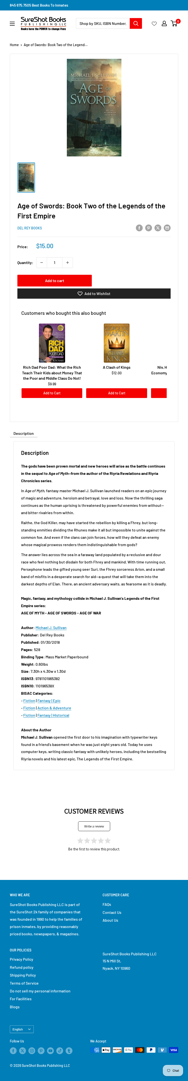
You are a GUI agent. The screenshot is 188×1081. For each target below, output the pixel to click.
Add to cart (54, 280)
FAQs (107, 904)
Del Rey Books (29, 228)
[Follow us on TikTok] (59, 1050)
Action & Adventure (54, 707)
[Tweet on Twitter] (157, 227)
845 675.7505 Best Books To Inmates (39, 5)
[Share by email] (167, 227)
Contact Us (112, 912)
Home (14, 45)
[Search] (136, 23)
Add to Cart (51, 393)
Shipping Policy (23, 975)
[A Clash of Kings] (116, 343)
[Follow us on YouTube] (50, 1050)
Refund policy (22, 967)
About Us (110, 920)
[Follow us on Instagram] (31, 1050)
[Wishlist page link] (154, 23)
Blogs (15, 1006)
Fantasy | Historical (53, 715)
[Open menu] (12, 24)
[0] (174, 23)
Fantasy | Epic (48, 700)
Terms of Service (24, 983)
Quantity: (25, 262)
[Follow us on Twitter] (22, 1050)
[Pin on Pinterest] (148, 227)
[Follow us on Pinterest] (41, 1050)
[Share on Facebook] (139, 227)
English (17, 1029)
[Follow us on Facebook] (13, 1050)
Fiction (29, 700)
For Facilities (21, 998)
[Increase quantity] (67, 262)
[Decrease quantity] (41, 262)
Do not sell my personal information (40, 991)
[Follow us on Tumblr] (69, 1050)
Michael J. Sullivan (51, 627)
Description (23, 433)
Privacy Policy (21, 959)
